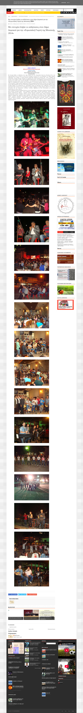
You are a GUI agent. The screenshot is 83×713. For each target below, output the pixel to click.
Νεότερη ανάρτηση (11, 629)
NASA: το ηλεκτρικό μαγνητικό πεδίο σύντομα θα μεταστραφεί (17, 686)
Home (9, 10)
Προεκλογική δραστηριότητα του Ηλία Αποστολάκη (35, 663)
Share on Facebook (14, 594)
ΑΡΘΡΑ (42, 10)
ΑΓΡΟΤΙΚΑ (48, 10)
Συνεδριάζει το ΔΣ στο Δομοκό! (13, 657)
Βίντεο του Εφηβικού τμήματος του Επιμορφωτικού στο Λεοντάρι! (29, 12)
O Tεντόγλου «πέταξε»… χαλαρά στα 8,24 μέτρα (65, 237)
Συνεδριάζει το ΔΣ (45, 659)
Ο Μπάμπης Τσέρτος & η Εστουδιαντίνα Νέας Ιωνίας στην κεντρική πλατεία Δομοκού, (49, 688)
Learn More (63, 2)
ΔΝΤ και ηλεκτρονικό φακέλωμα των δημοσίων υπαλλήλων (35, 643)
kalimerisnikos (17, 635)
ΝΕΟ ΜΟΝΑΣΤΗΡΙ (27, 10)
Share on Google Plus (32, 594)
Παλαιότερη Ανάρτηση (51, 629)
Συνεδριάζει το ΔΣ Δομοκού (17, 681)
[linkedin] (73, 12)
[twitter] (64, 12)
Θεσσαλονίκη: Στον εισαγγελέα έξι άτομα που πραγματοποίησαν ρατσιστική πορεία (64, 245)
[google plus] (75, 12)
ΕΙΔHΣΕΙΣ (14, 10)
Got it (68, 2)
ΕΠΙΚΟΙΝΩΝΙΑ (55, 10)
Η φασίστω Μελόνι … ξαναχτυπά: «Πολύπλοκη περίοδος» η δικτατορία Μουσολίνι (65, 242)
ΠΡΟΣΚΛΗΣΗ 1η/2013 (12, 694)
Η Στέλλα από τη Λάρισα (46, 663)
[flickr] (68, 12)
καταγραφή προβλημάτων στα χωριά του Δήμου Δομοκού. (17, 699)
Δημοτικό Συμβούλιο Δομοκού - (51, 649)
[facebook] (62, 12)
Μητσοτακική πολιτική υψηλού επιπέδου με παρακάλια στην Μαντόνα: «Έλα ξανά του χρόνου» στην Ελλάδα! (65, 235)
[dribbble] (71, 12)
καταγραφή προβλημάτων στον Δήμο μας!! (16, 703)
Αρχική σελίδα (31, 629)
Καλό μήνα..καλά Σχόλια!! (50, 654)
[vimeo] (66, 12)
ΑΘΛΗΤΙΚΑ (36, 10)
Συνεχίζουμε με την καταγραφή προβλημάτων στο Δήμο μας (13, 667)
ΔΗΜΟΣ (20, 10)
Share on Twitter (23, 594)
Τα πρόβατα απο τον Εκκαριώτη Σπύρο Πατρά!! (50, 682)
